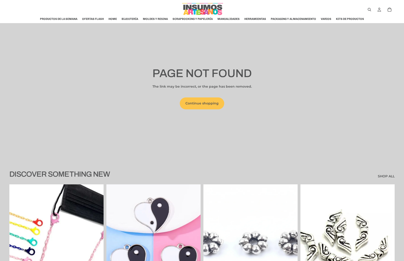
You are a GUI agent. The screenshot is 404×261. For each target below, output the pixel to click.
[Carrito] (389, 9)
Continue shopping (202, 103)
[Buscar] (369, 9)
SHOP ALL (386, 176)
